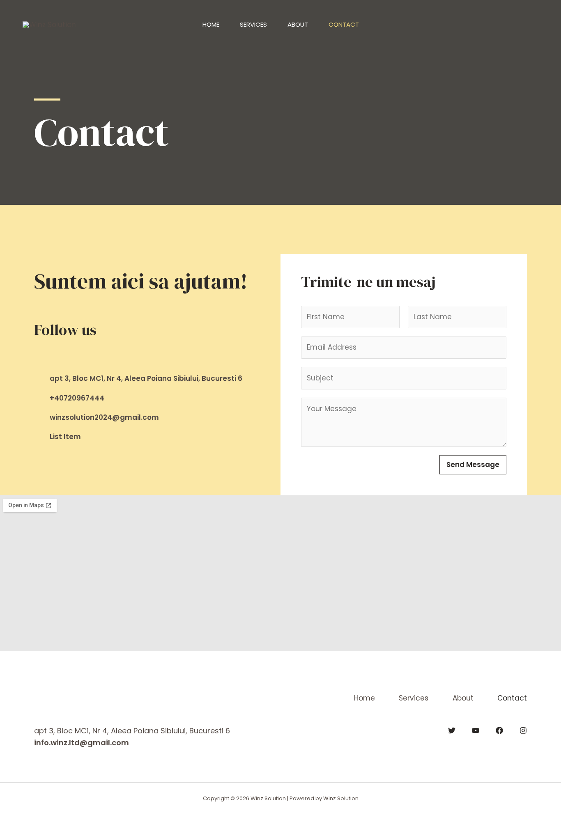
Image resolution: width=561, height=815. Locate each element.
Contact (344, 24)
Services (253, 24)
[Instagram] (523, 730)
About (297, 24)
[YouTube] (475, 730)
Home (210, 24)
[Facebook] (37, 353)
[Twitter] (451, 730)
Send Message (472, 464)
